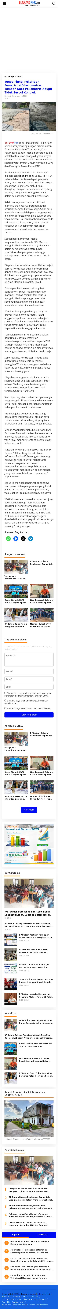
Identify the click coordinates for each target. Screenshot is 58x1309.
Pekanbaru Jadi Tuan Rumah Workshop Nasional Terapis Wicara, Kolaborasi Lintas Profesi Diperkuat (35, 951)
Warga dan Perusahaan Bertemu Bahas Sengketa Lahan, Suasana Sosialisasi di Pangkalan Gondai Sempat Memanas (14, 577)
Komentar (42, 1234)
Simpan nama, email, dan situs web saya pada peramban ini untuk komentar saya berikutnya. (27, 694)
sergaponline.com (24, 175)
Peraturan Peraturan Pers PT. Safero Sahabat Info (25, 1304)
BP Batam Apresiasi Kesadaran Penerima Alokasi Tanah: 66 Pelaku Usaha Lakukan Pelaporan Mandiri (36, 995)
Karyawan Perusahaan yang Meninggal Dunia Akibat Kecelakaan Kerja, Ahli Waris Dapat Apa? (30, 1268)
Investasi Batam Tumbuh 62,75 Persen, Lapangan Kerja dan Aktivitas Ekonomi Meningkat (34, 965)
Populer (16, 1234)
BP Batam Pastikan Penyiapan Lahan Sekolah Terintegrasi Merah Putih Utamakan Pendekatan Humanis (36, 936)
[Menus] (4, 3)
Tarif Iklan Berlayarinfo (12, 1302)
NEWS (6, 98)
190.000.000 (14, 278)
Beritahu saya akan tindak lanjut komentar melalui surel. (26, 702)
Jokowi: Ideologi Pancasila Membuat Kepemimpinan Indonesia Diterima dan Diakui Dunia (29, 1251)
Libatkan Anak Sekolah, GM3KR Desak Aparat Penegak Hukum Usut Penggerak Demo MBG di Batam (41, 601)
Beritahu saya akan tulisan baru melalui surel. (28, 708)
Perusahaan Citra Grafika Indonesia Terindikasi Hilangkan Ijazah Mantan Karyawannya (28, 1276)
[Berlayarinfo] (30, 3)
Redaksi (6, 1296)
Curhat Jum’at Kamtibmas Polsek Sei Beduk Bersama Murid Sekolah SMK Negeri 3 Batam (31, 1259)
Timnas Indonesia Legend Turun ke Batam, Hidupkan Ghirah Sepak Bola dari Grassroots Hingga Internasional (36, 980)
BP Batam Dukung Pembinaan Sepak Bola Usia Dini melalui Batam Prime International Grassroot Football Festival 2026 (41, 562)
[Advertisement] (29, 40)
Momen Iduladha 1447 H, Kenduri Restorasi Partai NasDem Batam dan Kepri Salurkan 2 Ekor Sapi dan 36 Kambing (41, 625)
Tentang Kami (19, 1296)
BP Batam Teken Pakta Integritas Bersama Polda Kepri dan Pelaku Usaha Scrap (16, 625)
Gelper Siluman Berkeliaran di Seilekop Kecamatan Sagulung (29, 1242)
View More (29, 809)
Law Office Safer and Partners (31, 1299)
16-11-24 (47, 175)
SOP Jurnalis (8, 1299)
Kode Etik (33, 1296)
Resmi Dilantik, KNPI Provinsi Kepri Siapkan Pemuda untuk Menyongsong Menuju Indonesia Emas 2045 (15, 601)
